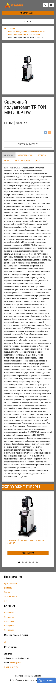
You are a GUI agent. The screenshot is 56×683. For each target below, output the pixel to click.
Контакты (10, 647)
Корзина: (27, 13)
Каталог (29, 22)
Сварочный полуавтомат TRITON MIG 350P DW (26, 541)
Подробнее (27, 553)
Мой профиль (9, 613)
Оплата (7, 161)
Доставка (42, 155)
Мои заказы (9, 617)
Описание (8, 155)
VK (5, 642)
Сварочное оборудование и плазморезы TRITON (26, 32)
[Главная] (5, 29)
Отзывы (38, 161)
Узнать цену (21, 123)
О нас (6, 601)
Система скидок (22, 161)
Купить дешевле (10, 583)
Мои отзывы (9, 621)
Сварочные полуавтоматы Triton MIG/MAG (23, 34)
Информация (13, 577)
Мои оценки (9, 626)
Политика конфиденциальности (28, 676)
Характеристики (25, 155)
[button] (46, 680)
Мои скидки (9, 630)
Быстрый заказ (27, 144)
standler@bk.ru (15, 662)
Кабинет (9, 606)
